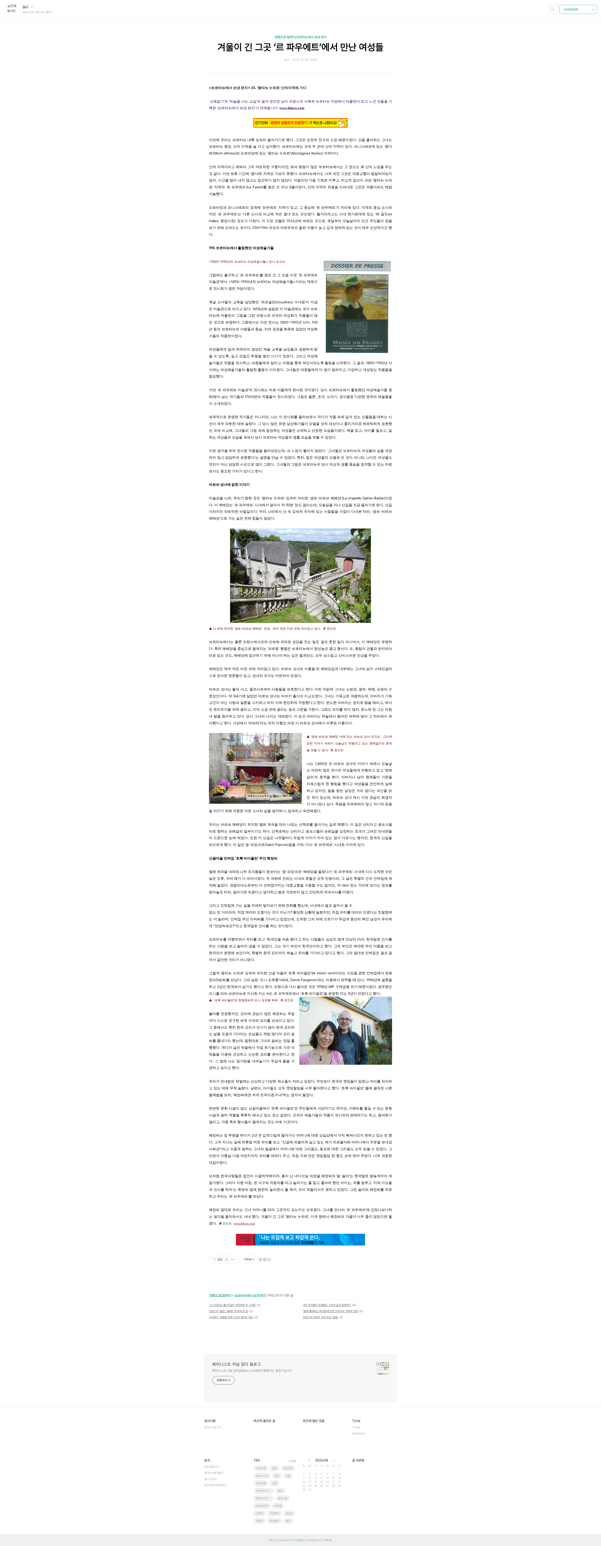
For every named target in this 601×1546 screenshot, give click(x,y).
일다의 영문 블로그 (214, 1473)
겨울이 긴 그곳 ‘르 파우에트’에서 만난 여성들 (300, 47)
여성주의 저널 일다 (265, 1490)
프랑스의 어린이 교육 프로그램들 (320, 1317)
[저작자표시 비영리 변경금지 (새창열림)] (264, 1259)
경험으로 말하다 (220, 1295)
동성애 (289, 1513)
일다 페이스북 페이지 (215, 1485)
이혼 (288, 1475)
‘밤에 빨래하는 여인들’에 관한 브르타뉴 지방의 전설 (330, 1311)
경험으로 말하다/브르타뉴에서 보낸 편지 (301, 37)
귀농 (276, 1475)
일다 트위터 (210, 1479)
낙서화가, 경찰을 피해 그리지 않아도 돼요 (231, 1317)
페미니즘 (282, 1498)
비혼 (280, 1490)
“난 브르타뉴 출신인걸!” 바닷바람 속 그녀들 (232, 1305)
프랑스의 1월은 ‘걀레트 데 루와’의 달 (228, 1311)
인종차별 (261, 1483)
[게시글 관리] (232, 1259)
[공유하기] (227, 1259)
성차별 (277, 1505)
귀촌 (274, 1483)
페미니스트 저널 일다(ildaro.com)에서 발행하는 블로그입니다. (252, 1371)
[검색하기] (552, 9)
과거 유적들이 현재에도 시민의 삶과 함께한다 (327, 1305)
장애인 (259, 1521)
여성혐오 (274, 1521)
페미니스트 (262, 1475)
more (292, 1460)
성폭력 (259, 1513)
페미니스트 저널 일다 (265, 1498)
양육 (274, 1468)
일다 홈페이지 (211, 1467)
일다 (26, 7)
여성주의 (288, 1468)
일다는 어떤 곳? (212, 1427)
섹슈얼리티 (262, 1505)
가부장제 (261, 1468)
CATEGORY (571, 9)
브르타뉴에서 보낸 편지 (250, 1295)
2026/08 (321, 1460)
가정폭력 (274, 1513)
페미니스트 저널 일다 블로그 (236, 1364)
